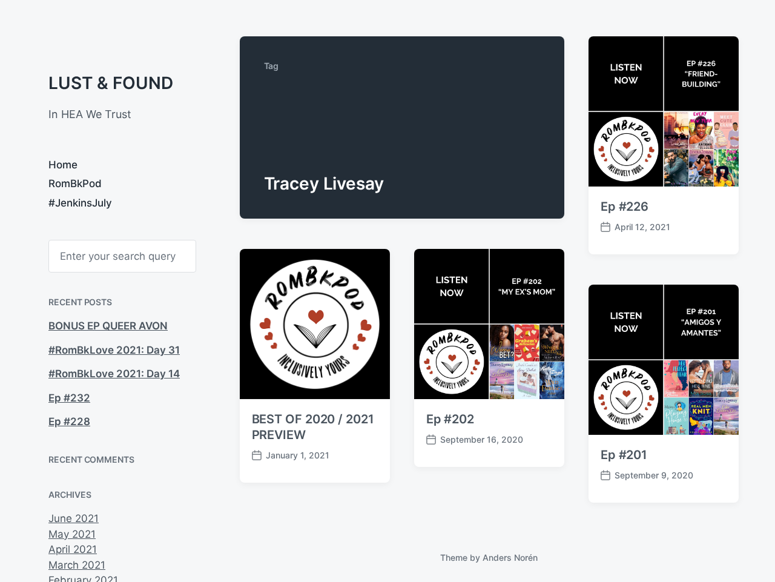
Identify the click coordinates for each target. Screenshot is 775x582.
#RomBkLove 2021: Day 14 (114, 374)
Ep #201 (624, 455)
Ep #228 (69, 421)
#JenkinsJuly (80, 203)
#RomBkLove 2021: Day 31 (114, 350)
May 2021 (72, 534)
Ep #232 (69, 398)
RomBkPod (75, 183)
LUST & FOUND (110, 83)
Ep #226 (624, 206)
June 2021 (73, 518)
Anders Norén (510, 557)
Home (63, 165)
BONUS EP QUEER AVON (108, 326)
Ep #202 (450, 419)
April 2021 (72, 549)
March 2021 (76, 565)
